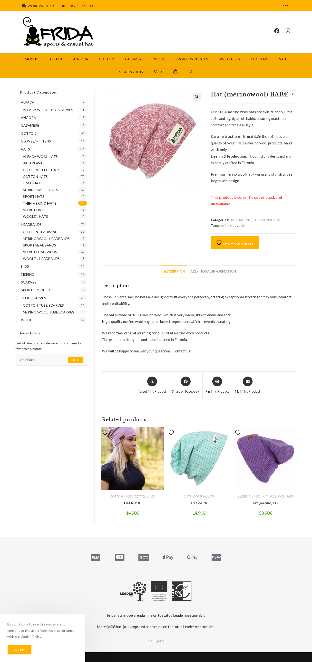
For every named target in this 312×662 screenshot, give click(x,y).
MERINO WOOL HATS (277, 496)
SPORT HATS (33, 196)
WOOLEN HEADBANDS (41, 258)
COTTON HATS (144, 496)
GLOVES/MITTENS (36, 141)
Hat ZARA (199, 503)
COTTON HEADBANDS (41, 232)
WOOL (26, 320)
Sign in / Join (131, 72)
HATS (234, 220)
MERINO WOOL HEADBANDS (46, 238)
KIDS (25, 266)
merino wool (228, 225)
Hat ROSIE (132, 503)
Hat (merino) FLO (266, 503)
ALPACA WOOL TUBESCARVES (48, 110)
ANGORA (28, 117)
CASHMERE (30, 125)
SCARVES (28, 282)
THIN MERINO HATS (268, 220)
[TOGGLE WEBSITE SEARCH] (191, 72)
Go (75, 360)
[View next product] (293, 93)
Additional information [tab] (213, 271)
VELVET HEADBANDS (40, 252)
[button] (197, 97)
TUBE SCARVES (33, 298)
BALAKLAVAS (34, 163)
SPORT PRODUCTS (36, 290)
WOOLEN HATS (35, 216)
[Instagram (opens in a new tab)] (291, 31)
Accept (19, 649)
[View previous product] (284, 93)
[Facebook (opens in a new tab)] (280, 31)
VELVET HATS (34, 210)
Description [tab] (173, 271)
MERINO (245, 220)
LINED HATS (32, 183)
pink (242, 225)
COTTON (116, 496)
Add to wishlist (238, 244)
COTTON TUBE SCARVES (43, 305)
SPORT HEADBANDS (39, 245)
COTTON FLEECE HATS (41, 170)
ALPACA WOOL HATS (40, 156)
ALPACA (27, 102)
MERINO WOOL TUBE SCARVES (48, 312)
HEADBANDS (31, 224)
